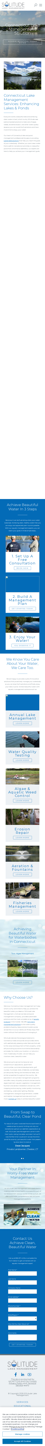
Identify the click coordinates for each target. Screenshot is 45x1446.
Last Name (12, 1279)
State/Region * (13, 1315)
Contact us (12, 1099)
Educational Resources (22, 1407)
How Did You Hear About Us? (18, 1324)
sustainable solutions (11, 141)
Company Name (14, 1288)
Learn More (22, 723)
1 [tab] (21, 1158)
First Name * (12, 1270)
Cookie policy (17, 1429)
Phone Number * (14, 1306)
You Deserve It (22, 645)
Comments (12, 1333)
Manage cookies (22, 1434)
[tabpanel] (22, 1130)
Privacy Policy (16, 1383)
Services (22, 1402)
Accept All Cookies (22, 1441)
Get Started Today (22, 608)
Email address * (13, 1297)
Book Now (22, 568)
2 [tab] (23, 1158)
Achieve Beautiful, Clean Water (22, 42)
